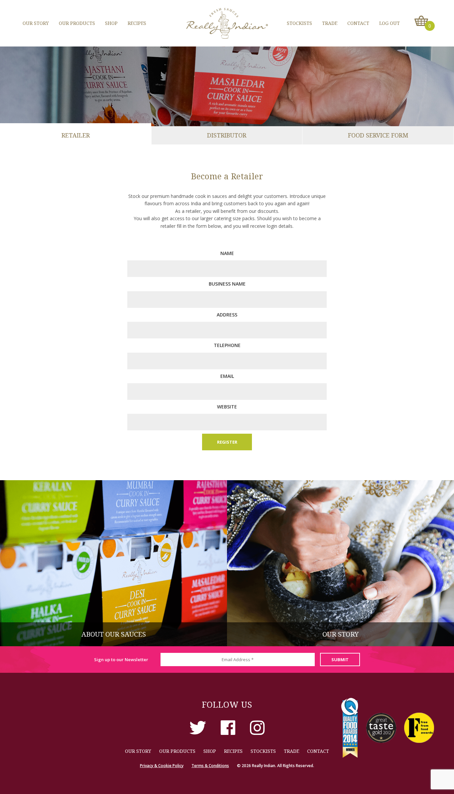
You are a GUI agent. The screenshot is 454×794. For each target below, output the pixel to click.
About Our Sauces (113, 634)
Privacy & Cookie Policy (161, 765)
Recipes (137, 23)
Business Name (227, 284)
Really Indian (227, 23)
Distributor (226, 135)
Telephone (227, 345)
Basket (421, 21)
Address (227, 314)
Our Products (77, 23)
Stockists (299, 23)
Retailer (75, 135)
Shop (111, 23)
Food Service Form (378, 135)
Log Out (389, 23)
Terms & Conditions (210, 765)
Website (227, 406)
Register (227, 442)
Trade (329, 23)
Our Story (36, 23)
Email (227, 376)
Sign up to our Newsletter (121, 659)
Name (227, 253)
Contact (358, 23)
